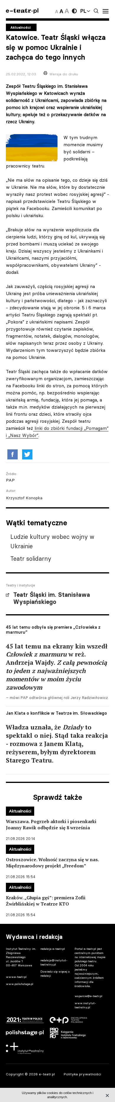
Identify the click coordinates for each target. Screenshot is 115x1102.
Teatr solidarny (30, 558)
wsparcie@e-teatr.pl (88, 996)
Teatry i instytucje (20, 585)
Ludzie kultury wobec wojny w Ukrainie (52, 541)
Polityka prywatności (82, 1074)
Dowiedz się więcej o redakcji (55, 974)
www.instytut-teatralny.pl (85, 1005)
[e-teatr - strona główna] (22, 11)
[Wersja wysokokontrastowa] (74, 11)
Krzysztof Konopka (24, 497)
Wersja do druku (63, 74)
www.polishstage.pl (19, 984)
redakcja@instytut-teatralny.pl (54, 962)
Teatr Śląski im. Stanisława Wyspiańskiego (51, 598)
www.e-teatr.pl (16, 977)
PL (83, 11)
